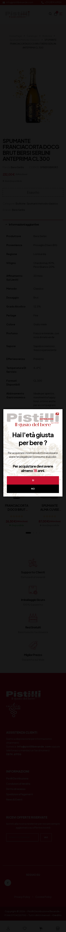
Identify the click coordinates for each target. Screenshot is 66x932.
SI (33, 480)
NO (33, 488)
